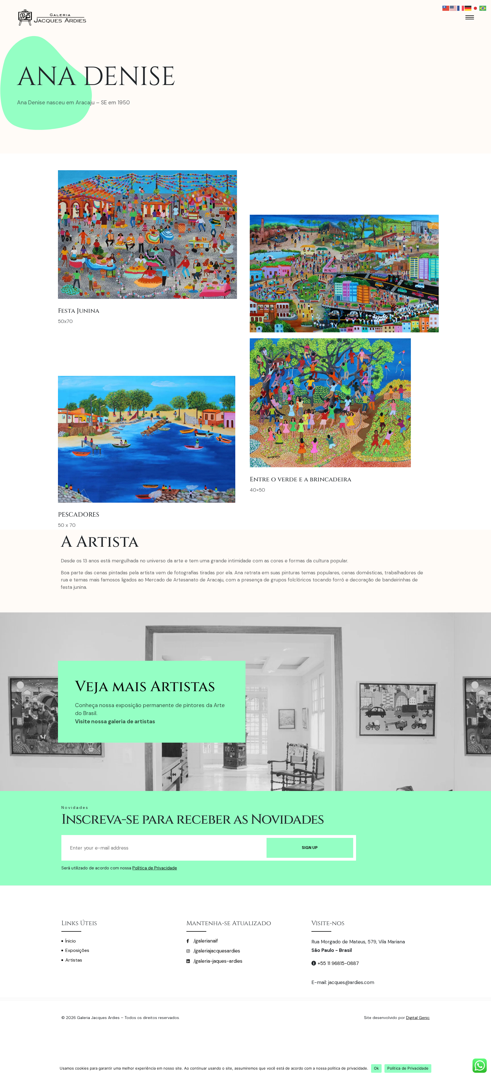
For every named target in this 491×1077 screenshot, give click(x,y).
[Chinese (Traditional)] (446, 8)
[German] (468, 8)
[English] (453, 8)
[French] (461, 8)
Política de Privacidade (154, 868)
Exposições (77, 950)
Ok (376, 1068)
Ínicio (70, 941)
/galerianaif (205, 941)
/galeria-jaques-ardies (217, 961)
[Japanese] (475, 8)
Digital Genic (418, 1017)
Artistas (73, 960)
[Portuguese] (483, 8)
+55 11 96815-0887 (338, 963)
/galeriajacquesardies (216, 951)
